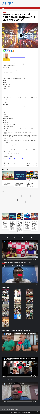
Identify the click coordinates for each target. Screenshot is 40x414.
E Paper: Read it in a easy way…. (10, 407)
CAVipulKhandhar (12, 195)
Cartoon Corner (23, 407)
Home (3, 407)
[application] (20, 250)
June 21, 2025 (15, 22)
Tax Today (7, 2)
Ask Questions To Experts (13, 409)
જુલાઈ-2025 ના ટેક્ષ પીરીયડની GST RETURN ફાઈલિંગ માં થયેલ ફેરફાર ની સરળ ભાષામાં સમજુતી (28, 164)
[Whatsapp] (4, 51)
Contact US (29, 407)
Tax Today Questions (15, 208)
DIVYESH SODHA (19, 195)
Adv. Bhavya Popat (5, 193)
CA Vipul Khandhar (5, 195)
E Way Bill (23, 195)
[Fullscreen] (36, 259)
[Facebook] (6, 51)
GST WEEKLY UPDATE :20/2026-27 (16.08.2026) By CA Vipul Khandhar (19, 182)
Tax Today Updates (22, 208)
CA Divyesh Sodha (28, 193)
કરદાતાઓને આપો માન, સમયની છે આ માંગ (7, 181)
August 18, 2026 (5, 184)
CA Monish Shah (35, 193)
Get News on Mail (5, 409)
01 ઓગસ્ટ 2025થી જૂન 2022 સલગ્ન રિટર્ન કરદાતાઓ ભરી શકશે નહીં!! (11, 164)
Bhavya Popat (19, 193)
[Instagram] (9, 51)
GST (31, 195)
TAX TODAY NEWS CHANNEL (6, 208)
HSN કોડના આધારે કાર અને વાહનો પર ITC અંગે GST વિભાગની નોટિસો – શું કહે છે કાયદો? (31, 182)
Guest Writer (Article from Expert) (8, 22)
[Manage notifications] (37, 411)
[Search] (36, 8)
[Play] (3, 259)
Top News (4, 12)
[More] (13, 51)
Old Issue (18, 407)
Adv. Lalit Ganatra (12, 193)
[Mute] (35, 259)
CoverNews (23, 412)
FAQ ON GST (28, 195)
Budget (23, 193)
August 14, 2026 (29, 186)
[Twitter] (7, 51)
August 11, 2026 (27, 228)
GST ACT (35, 195)
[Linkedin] (11, 51)
